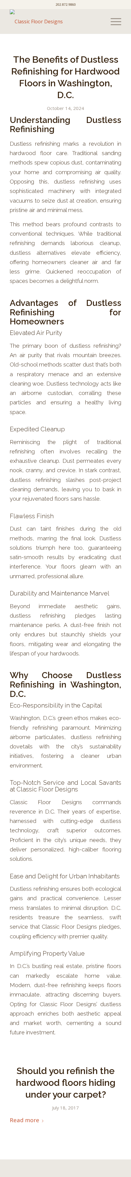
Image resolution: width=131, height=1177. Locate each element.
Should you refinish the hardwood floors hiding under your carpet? (65, 1083)
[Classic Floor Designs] (54, 21)
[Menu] (112, 21)
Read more (24, 1120)
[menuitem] (112, 21)
